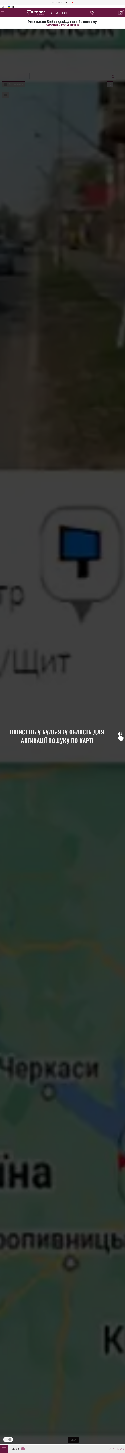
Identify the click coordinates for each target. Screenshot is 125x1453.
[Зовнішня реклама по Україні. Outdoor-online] (38, 12)
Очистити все (116, 1448)
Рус (2, 7)
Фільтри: (14, 1448)
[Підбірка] (120, 12)
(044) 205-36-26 (58, 12)
